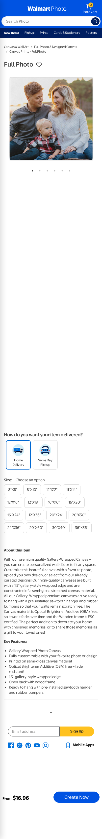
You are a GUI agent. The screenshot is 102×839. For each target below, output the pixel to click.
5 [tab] (61, 169)
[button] (39, 65)
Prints (44, 33)
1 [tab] (31, 169)
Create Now (76, 797)
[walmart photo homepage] (47, 9)
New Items (11, 33)
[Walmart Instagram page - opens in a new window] (46, 745)
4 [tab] (53, 169)
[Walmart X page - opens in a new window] (20, 745)
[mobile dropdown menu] (8, 9)
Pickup (29, 33)
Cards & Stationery (67, 33)
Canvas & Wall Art (16, 47)
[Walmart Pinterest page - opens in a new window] (28, 745)
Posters (91, 33)
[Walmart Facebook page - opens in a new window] (11, 745)
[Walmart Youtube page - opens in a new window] (37, 745)
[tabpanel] (51, 119)
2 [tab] (38, 169)
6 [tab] (68, 169)
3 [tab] (46, 169)
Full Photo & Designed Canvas (55, 47)
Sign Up (76, 731)
